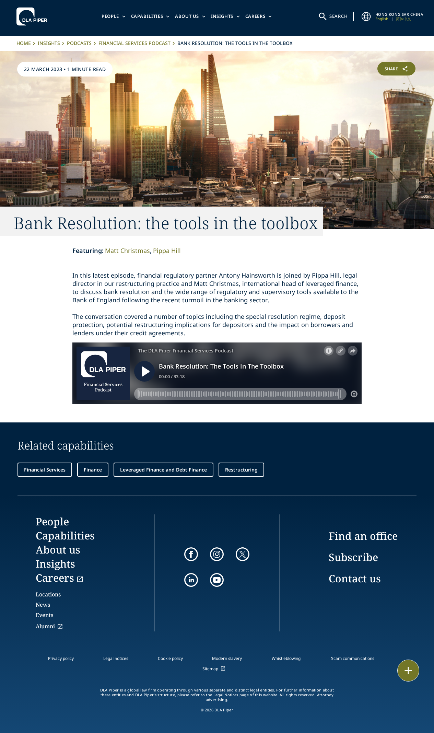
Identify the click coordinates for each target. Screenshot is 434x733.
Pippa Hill (167, 250)
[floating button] (408, 671)
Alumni (45, 626)
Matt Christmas (127, 250)
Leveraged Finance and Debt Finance (163, 469)
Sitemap (210, 669)
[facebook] (191, 554)
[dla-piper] (33, 16)
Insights (222, 16)
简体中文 (403, 18)
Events (44, 615)
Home (23, 43)
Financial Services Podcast (134, 43)
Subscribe (353, 557)
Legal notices (115, 658)
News (43, 604)
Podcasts (79, 43)
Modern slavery (227, 658)
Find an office (363, 536)
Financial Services (45, 469)
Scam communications (352, 658)
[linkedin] (191, 580)
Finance (93, 469)
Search (338, 16)
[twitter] (242, 554)
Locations (48, 594)
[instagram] (217, 554)
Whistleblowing (286, 658)
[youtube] (217, 580)
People (110, 16)
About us (187, 16)
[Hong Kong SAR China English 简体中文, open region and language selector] (366, 16)
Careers (255, 16)
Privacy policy (61, 658)
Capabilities (147, 16)
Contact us (355, 578)
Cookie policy (170, 658)
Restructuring (241, 469)
